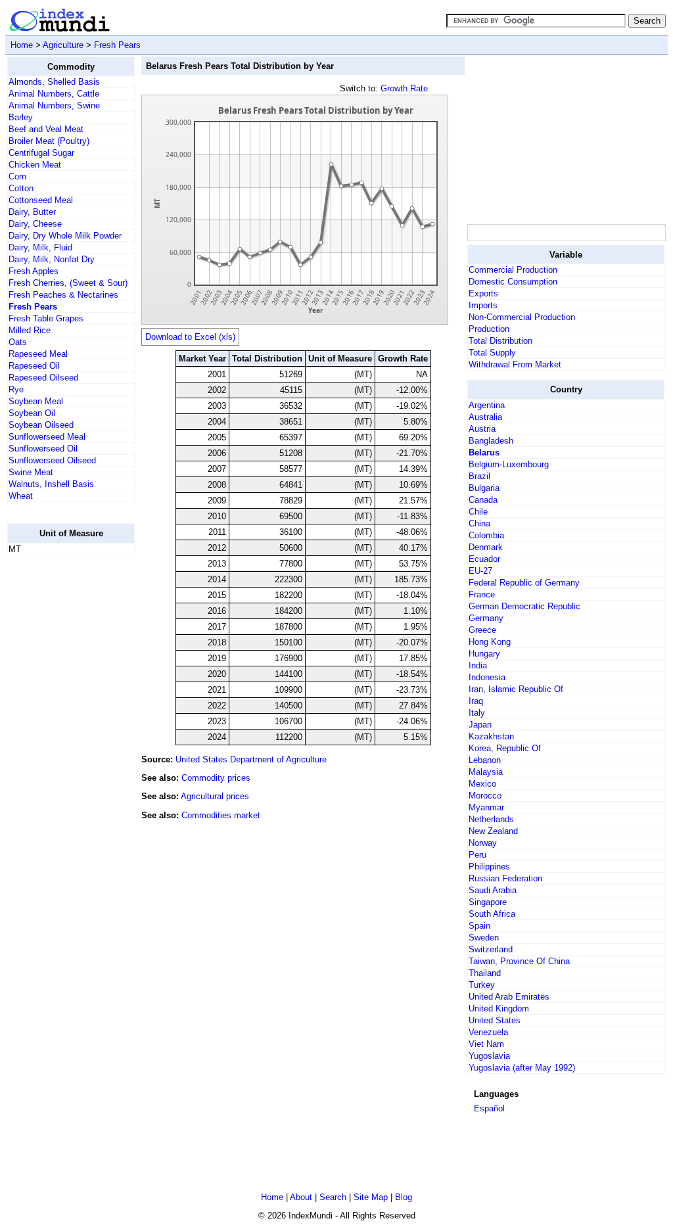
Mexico (482, 784)
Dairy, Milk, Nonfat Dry (52, 259)
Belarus (484, 452)
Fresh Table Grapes (46, 318)
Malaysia (486, 772)
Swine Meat (31, 472)
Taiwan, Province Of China (519, 961)
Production (489, 329)
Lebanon (485, 760)
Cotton (21, 188)
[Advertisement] (59, 763)
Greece (482, 630)
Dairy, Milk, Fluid (40, 247)
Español (489, 1108)
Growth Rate (404, 88)
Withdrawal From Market (515, 364)
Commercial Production (513, 270)
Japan (480, 725)
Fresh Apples (33, 271)
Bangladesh (491, 441)
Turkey (482, 985)
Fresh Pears (117, 45)
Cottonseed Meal (41, 200)
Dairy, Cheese (35, 224)
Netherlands (491, 819)
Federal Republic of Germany (524, 583)
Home (22, 45)
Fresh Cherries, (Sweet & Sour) (68, 283)
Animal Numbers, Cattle (54, 94)
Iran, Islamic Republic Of (516, 689)
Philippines (489, 866)
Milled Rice (30, 330)
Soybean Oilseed (41, 425)
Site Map (371, 1197)
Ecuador (484, 559)
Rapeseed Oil (34, 366)
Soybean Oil (32, 413)
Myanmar (486, 807)
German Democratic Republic (524, 606)
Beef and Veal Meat (46, 129)
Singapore (488, 902)
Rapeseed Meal (38, 354)
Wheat (21, 496)
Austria (482, 429)
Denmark (486, 547)
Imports (483, 305)
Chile (478, 512)
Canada (483, 500)
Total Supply (492, 353)
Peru (477, 855)
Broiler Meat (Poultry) (49, 141)
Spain (479, 926)
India (478, 665)
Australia (485, 417)
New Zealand (493, 831)
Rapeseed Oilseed (43, 378)
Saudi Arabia (493, 890)
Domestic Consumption (513, 282)
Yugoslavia (489, 1056)
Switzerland (491, 949)
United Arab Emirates (509, 997)
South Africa (492, 914)
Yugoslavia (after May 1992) (522, 1068)
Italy (477, 713)
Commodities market (220, 815)
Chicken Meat (35, 165)
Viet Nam (486, 1044)
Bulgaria (484, 488)
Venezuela (488, 1032)
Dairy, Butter (32, 212)
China (479, 523)
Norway (483, 843)
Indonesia (487, 677)
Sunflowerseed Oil (43, 448)
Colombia (486, 535)
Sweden (484, 937)
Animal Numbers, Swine (54, 105)
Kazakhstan (491, 736)
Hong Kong (490, 642)
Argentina (487, 405)
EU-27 (480, 571)
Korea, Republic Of (505, 748)
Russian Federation (505, 878)
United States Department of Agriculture (251, 759)
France (482, 594)
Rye (16, 389)
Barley (21, 117)
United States (495, 1020)
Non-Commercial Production (522, 317)
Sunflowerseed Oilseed (52, 460)
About (301, 1197)
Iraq (476, 701)
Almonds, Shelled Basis (54, 82)
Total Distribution (500, 341)
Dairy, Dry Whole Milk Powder (65, 236)
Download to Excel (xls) (190, 337)
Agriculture (63, 45)
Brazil (479, 476)
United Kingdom (499, 1008)
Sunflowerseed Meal (47, 437)
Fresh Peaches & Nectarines (63, 295)
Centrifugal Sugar (41, 153)
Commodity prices (215, 778)
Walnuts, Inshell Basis (51, 484)
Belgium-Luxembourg (509, 464)
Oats (18, 342)
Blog (403, 1197)
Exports (483, 293)
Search (332, 1197)
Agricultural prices (215, 796)
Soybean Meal (36, 401)
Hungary (484, 654)
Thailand (485, 973)
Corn (17, 176)
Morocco (485, 795)
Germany (486, 618)
